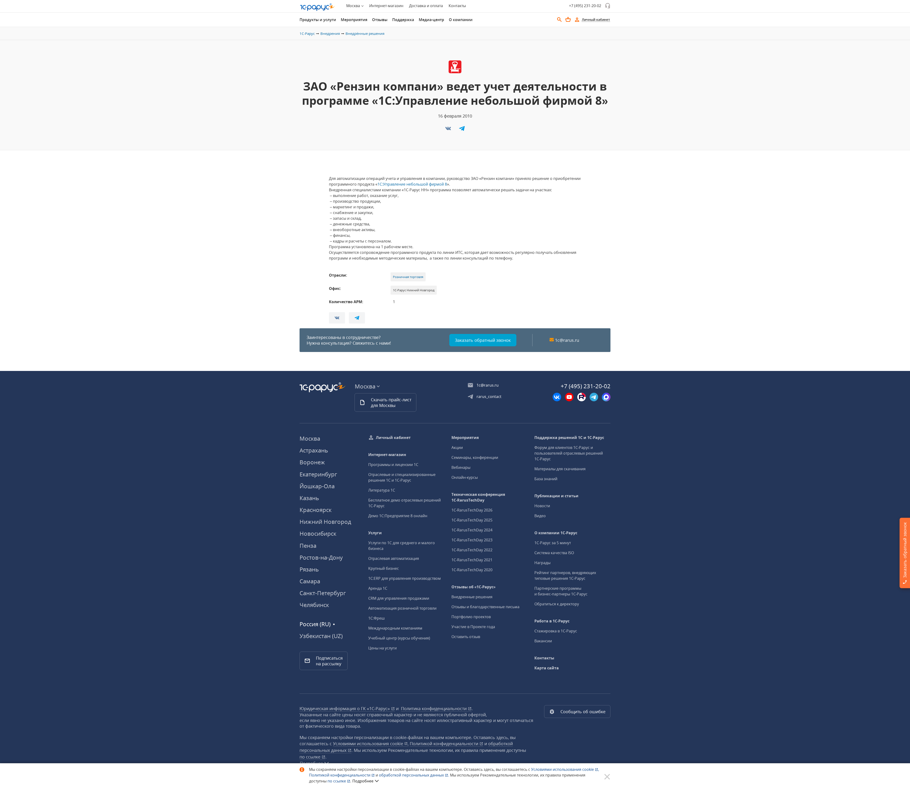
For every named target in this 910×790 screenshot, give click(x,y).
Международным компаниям (395, 628)
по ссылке (311, 757)
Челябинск (314, 605)
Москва (310, 438)
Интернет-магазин (386, 5)
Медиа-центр (431, 19)
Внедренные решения (471, 596)
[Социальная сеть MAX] (606, 397)
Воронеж (312, 462)
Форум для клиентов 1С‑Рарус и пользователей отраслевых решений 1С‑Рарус (568, 453)
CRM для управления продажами (398, 598)
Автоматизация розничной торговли (402, 608)
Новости (542, 505)
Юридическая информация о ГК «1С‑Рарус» (345, 708)
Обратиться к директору (556, 604)
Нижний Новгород (325, 521)
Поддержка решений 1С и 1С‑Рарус (569, 437)
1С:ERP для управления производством (404, 578)
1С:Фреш (376, 618)
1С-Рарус (307, 33)
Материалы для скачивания (560, 468)
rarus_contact (489, 396)
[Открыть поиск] (559, 20)
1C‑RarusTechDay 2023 (471, 540)
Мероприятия (354, 19)
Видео (540, 515)
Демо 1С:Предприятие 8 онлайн (397, 515)
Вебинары (460, 467)
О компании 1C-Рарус (555, 532)
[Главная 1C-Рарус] (318, 7)
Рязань (309, 569)
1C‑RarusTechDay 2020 (471, 569)
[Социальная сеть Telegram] (594, 397)
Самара (310, 581)
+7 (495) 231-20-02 (585, 5)
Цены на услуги (382, 648)
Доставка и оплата (426, 5)
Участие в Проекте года (473, 626)
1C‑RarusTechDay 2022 (471, 550)
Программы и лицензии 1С (393, 464)
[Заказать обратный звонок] (607, 6)
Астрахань (314, 450)
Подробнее (362, 781)
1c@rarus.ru (567, 340)
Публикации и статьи (556, 495)
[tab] (318, 20)
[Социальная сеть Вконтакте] (557, 397)
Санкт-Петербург (323, 593)
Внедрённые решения (365, 33)
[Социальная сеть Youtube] (569, 397)
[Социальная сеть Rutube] (581, 397)
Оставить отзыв (465, 636)
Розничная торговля (408, 277)
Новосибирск (318, 533)
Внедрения (330, 33)
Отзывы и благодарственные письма (485, 606)
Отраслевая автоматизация (393, 558)
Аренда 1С (377, 588)
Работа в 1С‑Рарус (551, 621)
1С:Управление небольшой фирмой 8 (412, 184)
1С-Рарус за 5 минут (552, 542)
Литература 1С (381, 490)
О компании (461, 19)
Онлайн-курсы (464, 477)
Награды (542, 562)
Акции (457, 447)
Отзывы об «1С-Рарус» (473, 586)
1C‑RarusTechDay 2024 (471, 530)
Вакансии (543, 641)
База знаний (545, 478)
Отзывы (379, 19)
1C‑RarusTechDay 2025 (471, 520)
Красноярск (316, 510)
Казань (309, 498)
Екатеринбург (318, 474)
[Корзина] (568, 19)
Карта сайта (546, 668)
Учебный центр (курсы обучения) (399, 638)
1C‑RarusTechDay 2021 (471, 559)
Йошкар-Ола (317, 486)
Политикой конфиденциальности (340, 775)
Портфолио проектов (471, 616)
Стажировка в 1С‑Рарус (555, 631)
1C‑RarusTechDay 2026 (471, 510)
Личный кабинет (393, 437)
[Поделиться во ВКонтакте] (448, 129)
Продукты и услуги (318, 19)
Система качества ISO (554, 552)
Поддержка (403, 19)
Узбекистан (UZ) (321, 636)
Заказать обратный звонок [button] (483, 340)
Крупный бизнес (383, 568)
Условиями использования (565, 769)
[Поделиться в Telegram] (461, 129)
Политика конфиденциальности (434, 708)
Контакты (457, 5)
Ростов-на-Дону (321, 557)
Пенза (308, 545)
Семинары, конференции (474, 457)
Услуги (375, 532)
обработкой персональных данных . (414, 775)
